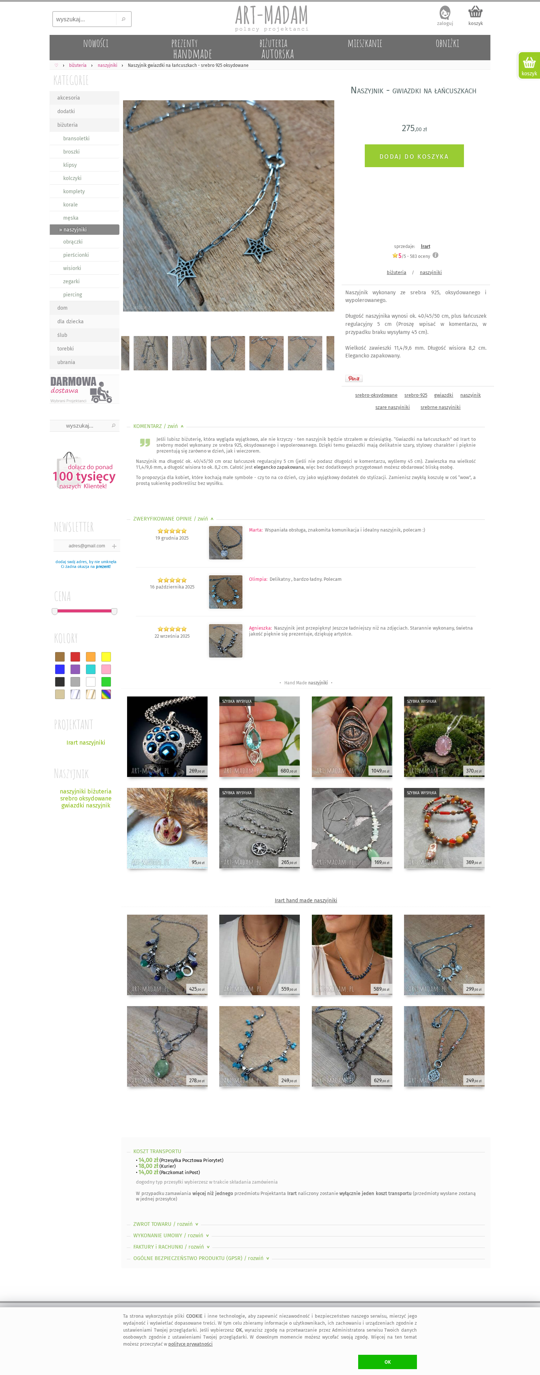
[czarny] (60, 682)
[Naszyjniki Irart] (226, 558)
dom (62, 308)
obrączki (73, 242)
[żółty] (106, 657)
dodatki (66, 111)
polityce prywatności (190, 1344)
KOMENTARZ (159, 426)
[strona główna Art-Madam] (270, 18)
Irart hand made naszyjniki (306, 900)
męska (71, 218)
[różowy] (106, 669)
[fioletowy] (75, 669)
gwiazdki (443, 395)
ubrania (66, 362)
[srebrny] (75, 694)
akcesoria (68, 98)
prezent (103, 566)
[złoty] (91, 694)
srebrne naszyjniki (441, 407)
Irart (425, 246)
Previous (133, 207)
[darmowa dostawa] (84, 389)
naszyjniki (431, 272)
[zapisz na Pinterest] (354, 378)
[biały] (91, 682)
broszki (71, 152)
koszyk (475, 23)
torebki (65, 349)
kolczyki (72, 178)
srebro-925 (415, 395)
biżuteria (67, 125)
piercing (72, 295)
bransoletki (76, 139)
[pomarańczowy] (91, 657)
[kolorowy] (106, 694)
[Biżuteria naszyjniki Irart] (226, 607)
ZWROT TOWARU (166, 1224)
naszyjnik (470, 395)
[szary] (75, 682)
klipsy (70, 165)
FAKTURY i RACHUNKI (172, 1247)
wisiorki (72, 268)
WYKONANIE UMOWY (171, 1235)
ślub (62, 335)
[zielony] (106, 682)
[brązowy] (60, 657)
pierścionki (76, 255)
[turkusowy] (91, 669)
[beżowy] (60, 694)
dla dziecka (70, 321)
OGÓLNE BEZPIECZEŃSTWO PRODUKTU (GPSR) (202, 1258)
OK (388, 1362)
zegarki (71, 281)
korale (70, 205)
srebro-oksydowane (376, 395)
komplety (74, 191)
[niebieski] (60, 669)
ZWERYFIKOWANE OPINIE (174, 519)
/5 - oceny (414, 256)
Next (322, 207)
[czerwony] (75, 657)
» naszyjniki (73, 230)
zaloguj (445, 23)
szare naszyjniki (392, 407)
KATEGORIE (71, 80)
